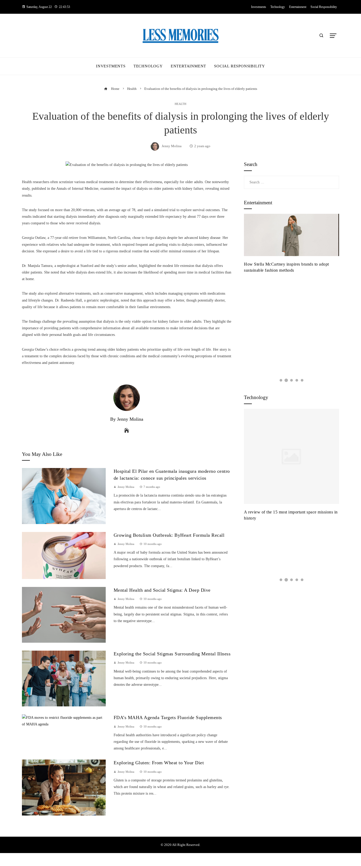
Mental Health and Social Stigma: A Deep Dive (162, 590)
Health (180, 104)
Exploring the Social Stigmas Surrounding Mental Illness (172, 653)
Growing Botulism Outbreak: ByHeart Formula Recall (169, 535)
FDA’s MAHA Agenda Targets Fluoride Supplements (168, 717)
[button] (281, 380)
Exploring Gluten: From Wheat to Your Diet (159, 762)
